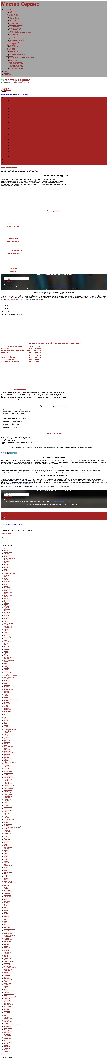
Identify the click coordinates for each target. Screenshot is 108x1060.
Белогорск (7, 581)
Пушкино (6, 838)
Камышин (6, 678)
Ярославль (7, 956)
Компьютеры (10, 48)
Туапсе (6, 915)
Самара (6, 858)
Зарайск (6, 981)
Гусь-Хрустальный (9, 657)
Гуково (6, 655)
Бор (5, 593)
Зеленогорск (7, 966)
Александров (8, 552)
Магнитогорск (8, 740)
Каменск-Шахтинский (10, 675)
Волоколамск (8, 978)
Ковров (6, 706)
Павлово (6, 817)
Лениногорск (8, 728)
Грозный (6, 652)
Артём (6, 562)
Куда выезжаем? (6, 533)
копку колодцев (25, 483)
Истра (5, 987)
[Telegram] (16, 453)
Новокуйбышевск (9, 788)
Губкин (6, 654)
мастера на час (14, 483)
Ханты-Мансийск (9, 660)
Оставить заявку (6, 94)
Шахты (6, 876)
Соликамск (7, 888)
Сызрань (6, 902)
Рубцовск (6, 848)
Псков (5, 834)
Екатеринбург (8, 637)
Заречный (7, 963)
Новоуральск (7, 799)
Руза (5, 1015)
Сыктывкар (7, 901)
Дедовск (6, 986)
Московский (7, 1034)
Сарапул (6, 861)
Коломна (6, 695)
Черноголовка (8, 1021)
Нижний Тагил (8, 779)
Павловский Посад (9, 819)
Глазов (6, 651)
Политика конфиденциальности (12, 524)
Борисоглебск (8, 595)
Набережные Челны (10, 762)
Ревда (5, 844)
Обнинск (6, 804)
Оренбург (6, 813)
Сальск (6, 856)
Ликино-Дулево (8, 1042)
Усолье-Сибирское (9, 929)
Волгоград (7, 943)
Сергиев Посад (8, 865)
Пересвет (6, 1037)
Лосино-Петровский (10, 997)
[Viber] (10, 453)
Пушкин (6, 836)
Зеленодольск (8, 964)
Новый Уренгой (8, 800)
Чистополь (7, 618)
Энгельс (6, 644)
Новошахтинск (8, 794)
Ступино (6, 898)
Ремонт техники (11, 49)
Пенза (5, 821)
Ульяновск (7, 926)
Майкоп (6, 743)
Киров (5, 688)
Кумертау (6, 717)
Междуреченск (8, 746)
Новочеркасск (8, 787)
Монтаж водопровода (16, 25)
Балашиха (6, 572)
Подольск (7, 830)
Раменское (7, 841)
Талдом (6, 1043)
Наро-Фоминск (8, 766)
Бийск (5, 590)
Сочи (5, 887)
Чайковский (7, 606)
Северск (6, 873)
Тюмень (6, 921)
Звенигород (7, 983)
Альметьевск (8, 555)
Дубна (5, 630)
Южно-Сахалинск (9, 961)
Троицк (6, 913)
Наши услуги (7, 9)
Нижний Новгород (9, 777)
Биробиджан (7, 589)
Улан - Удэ (7, 927)
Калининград (8, 672)
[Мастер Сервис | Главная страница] (20, 6)
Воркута (6, 949)
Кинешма (6, 686)
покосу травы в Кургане (12, 299)
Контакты (7, 69)
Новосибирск (8, 796)
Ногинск (6, 780)
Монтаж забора (14, 15)
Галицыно (6, 1008)
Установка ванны (14, 29)
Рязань (6, 850)
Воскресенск (7, 952)
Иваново (6, 669)
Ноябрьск (6, 802)
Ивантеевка (7, 984)
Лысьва (6, 735)
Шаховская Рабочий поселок (12, 1025)
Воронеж (6, 950)
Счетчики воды (14, 35)
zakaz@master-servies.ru (24, 94)
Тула (5, 918)
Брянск (6, 598)
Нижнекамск (7, 774)
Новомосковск (8, 791)
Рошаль (6, 1029)
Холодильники (13, 52)
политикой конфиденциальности (60, 286)
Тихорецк (6, 907)
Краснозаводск (8, 1038)
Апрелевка (7, 1003)
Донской (6, 629)
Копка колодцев (14, 20)
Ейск (5, 635)
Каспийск (6, 682)
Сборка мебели (11, 45)
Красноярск (7, 711)
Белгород (7, 579)
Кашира (6, 989)
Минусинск (7, 754)
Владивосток (8, 939)
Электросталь (8, 641)
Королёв (6, 702)
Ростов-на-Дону (8, 847)
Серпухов (6, 868)
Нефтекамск (7, 769)
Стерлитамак (8, 896)
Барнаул (6, 576)
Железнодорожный (10, 967)
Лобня (5, 734)
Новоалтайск (8, 783)
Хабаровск (7, 658)
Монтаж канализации (15, 28)
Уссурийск (7, 930)
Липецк (6, 732)
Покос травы (13, 17)
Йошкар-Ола (7, 958)
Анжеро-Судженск (9, 558)
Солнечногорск (8, 1018)
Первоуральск (8, 824)
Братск (6, 596)
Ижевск (6, 671)
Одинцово (7, 805)
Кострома (7, 703)
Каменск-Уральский (10, 677)
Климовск (7, 1011)
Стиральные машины (15, 51)
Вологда (6, 944)
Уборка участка (14, 18)
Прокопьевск (7, 833)
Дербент (6, 621)
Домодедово (8, 627)
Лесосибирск (7, 731)
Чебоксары (7, 609)
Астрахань (7, 567)
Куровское (7, 1032)
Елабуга (6, 638)
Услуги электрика (11, 37)
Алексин (6, 553)
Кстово (6, 714)
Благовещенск (8, 592)
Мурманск (7, 757)
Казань (6, 683)
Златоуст (6, 972)
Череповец (7, 613)
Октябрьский (8, 807)
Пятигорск (7, 839)
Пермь (6, 822)
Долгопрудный (8, 626)
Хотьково (6, 1017)
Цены (5, 71)
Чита (5, 620)
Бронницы (7, 977)
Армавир (6, 561)
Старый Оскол (8, 893)
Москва (6, 756)
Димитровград (8, 623)
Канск (5, 680)
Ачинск (6, 550)
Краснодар (7, 708)
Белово (6, 584)
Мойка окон (13, 60)
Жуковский (7, 970)
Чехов (5, 610)
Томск (5, 912)
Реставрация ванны (15, 34)
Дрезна (6, 1045)
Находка (6, 763)
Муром (6, 759)
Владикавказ (7, 936)
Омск (5, 808)
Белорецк (6, 583)
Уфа (5, 922)
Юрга (5, 960)
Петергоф (7, 825)
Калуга (6, 674)
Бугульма (6, 601)
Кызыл (6, 725)
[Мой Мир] (5, 453)
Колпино (6, 697)
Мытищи (6, 760)
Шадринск (7, 875)
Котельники (7, 1026)
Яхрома (6, 1040)
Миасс (5, 748)
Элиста (6, 643)
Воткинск (6, 953)
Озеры (6, 1051)
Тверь (5, 919)
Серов (5, 867)
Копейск (6, 700)
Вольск (6, 946)
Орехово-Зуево (8, 810)
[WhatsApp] (12, 453)
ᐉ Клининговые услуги (16, 68)
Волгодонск (7, 941)
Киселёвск (7, 691)
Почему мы (7, 74)
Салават (6, 855)
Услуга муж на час (11, 14)
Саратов (6, 862)
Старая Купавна (8, 1004)
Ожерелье (7, 1048)
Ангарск (6, 556)
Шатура (6, 1023)
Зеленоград (7, 973)
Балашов (6, 575)
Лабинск (6, 726)
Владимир (7, 938)
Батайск (6, 578)
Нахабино (7, 992)
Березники (7, 587)
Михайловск (7, 751)
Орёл (5, 811)
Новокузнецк (8, 790)
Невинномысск (8, 773)
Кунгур (6, 718)
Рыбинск (6, 851)
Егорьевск (7, 634)
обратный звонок (45, 486)
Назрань (6, 768)
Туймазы (6, 916)
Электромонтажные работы (18, 39)
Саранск (6, 859)
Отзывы (6, 76)
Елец (5, 640)
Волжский (7, 947)
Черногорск (7, 617)
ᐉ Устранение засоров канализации (20, 32)
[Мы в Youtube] (4, 519)
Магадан (6, 739)
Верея (5, 1049)
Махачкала (7, 742)
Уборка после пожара (16, 63)
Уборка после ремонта (16, 66)
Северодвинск (8, 872)
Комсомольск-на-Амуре (11, 699)
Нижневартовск (8, 776)
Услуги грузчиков (11, 43)
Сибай (5, 879)
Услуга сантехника (12, 22)
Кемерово (7, 685)
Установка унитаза (15, 26)
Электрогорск (8, 1028)
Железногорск (8, 969)
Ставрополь (7, 895)
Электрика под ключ (15, 42)
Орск (5, 814)
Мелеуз (6, 745)
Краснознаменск (9, 994)
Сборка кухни (13, 46)
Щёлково (6, 878)
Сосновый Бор (8, 890)
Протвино (7, 1012)
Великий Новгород (9, 935)
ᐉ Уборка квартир (11, 59)
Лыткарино (7, 1000)
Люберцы (6, 737)
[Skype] (14, 453)
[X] (8, 453)
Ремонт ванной (14, 31)
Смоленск (7, 885)
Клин (5, 694)
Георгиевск (7, 649)
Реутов (6, 842)
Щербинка (7, 975)
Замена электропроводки (17, 40)
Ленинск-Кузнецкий (10, 729)
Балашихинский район (10, 573)
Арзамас (6, 564)
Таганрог (6, 904)
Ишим (5, 666)
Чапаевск (6, 607)
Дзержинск (7, 632)
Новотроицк (7, 797)
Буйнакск (6, 603)
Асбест (6, 566)
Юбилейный (7, 1035)
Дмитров (6, 624)
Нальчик (6, 765)
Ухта (5, 924)
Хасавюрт (6, 661)
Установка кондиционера (17, 54)
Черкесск (6, 615)
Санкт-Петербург (9, 891)
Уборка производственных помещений (21, 57)
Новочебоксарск (9, 785)
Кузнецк (6, 723)
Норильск (6, 782)
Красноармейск (8, 990)
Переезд (12, 12)
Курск (5, 722)
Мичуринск (7, 749)
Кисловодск (7, 692)
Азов (5, 569)
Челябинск (7, 612)
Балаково (6, 570)
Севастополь (7, 870)
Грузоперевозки (11, 11)
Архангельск (7, 559)
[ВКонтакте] (1, 453)
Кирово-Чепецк (8, 689)
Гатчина (6, 647)
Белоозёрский (8, 1031)
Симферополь (8, 881)
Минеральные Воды (10, 752)
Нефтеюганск (8, 771)
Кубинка (6, 1009)
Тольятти (6, 910)
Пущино (6, 1014)
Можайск (6, 1001)
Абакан (6, 548)
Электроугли (7, 1006)
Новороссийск (8, 793)
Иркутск (6, 665)
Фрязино (6, 1020)
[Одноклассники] (3, 453)
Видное (6, 995)
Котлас (6, 705)
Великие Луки (8, 933)
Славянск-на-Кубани (10, 882)
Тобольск (6, 908)
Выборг (6, 955)
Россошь (6, 845)
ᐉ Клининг (9, 56)
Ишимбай (6, 668)
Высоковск (7, 1046)
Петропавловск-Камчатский (12, 827)
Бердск (6, 586)
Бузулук (6, 604)
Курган (6, 89)
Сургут (6, 899)
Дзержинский (8, 980)
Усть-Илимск (7, 932)
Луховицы (7, 998)
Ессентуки (7, 646)
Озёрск (6, 816)
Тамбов (6, 905)
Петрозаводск (8, 828)
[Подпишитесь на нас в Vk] (4, 517)
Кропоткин (7, 712)
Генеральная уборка (15, 65)
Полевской (7, 831)
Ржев (5, 853)
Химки (5, 663)
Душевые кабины (14, 23)
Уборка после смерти (16, 62)
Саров (5, 864)
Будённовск (7, 600)
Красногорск (7, 709)
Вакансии (6, 73)
